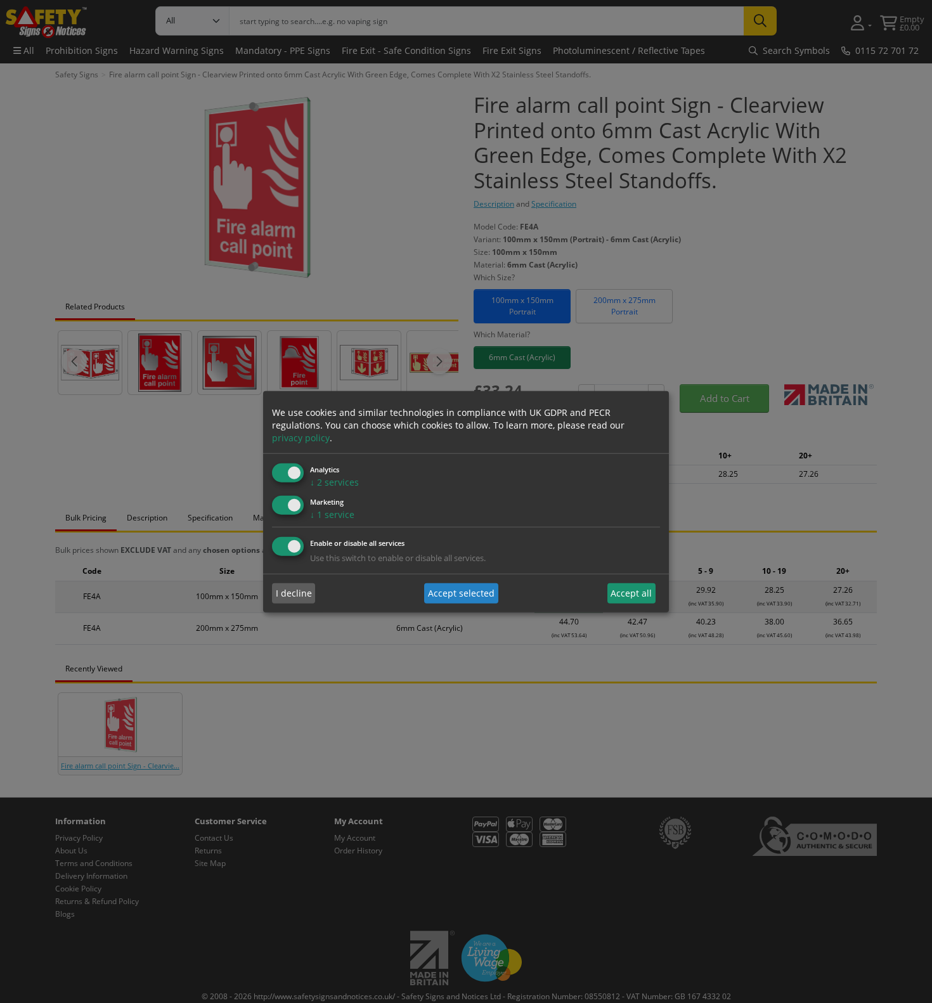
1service (332, 514)
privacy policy (301, 438)
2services (334, 482)
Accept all (631, 593)
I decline (294, 593)
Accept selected (461, 593)
